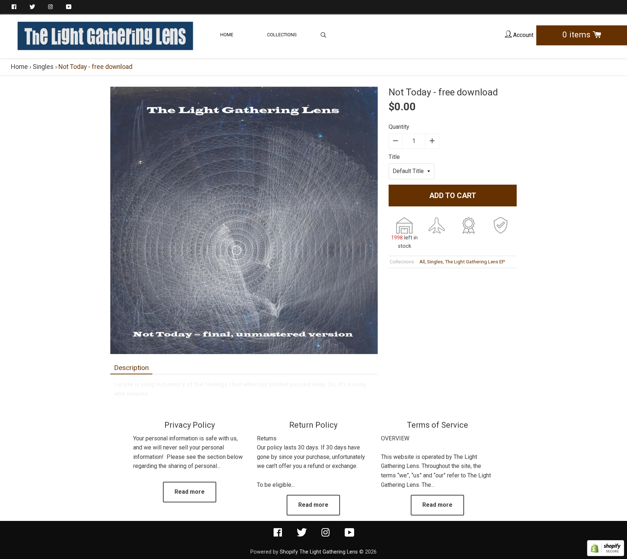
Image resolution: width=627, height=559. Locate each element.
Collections (282, 34)
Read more (190, 491)
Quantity (399, 126)
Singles (43, 66)
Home (226, 34)
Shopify (289, 552)
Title (394, 156)
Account (522, 35)
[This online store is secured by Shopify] (605, 554)
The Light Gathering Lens (328, 552)
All (422, 261)
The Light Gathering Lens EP (475, 261)
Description (131, 367)
